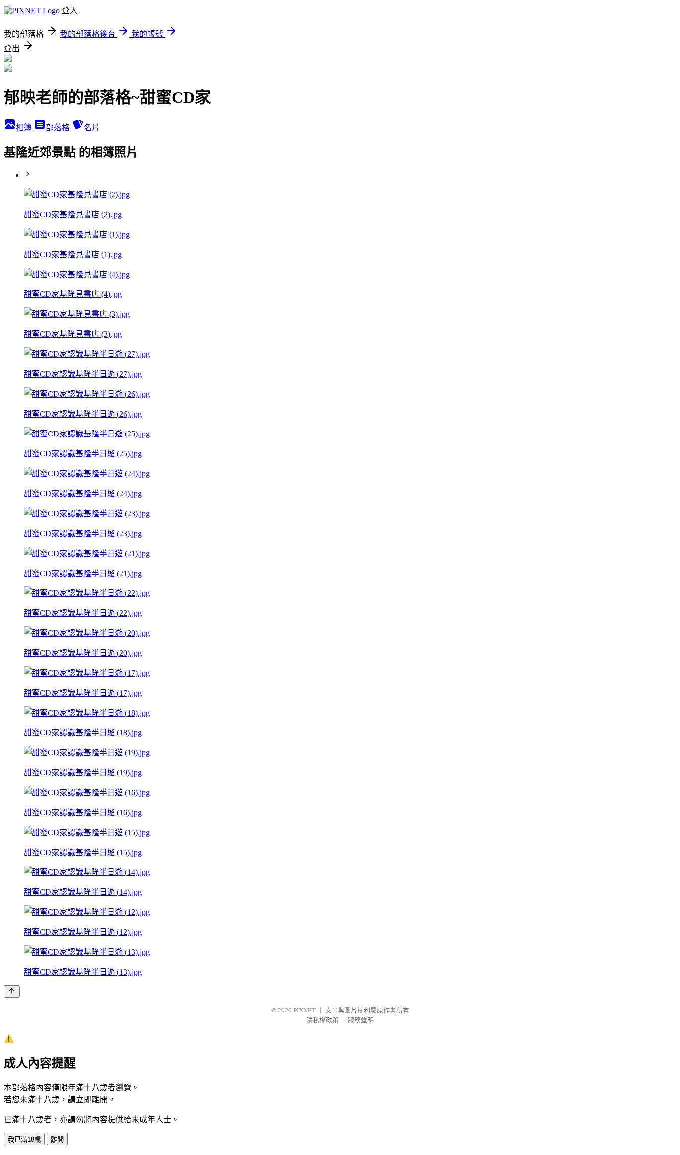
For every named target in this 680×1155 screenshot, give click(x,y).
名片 (92, 127)
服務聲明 (361, 1020)
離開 (57, 1139)
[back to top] (12, 991)
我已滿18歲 (24, 1139)
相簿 (25, 127)
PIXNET (304, 1010)
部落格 (59, 127)
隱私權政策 (322, 1020)
